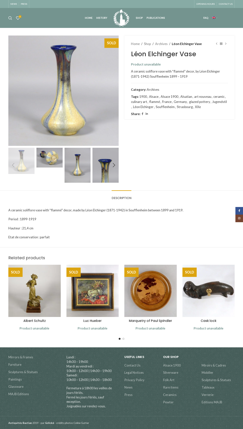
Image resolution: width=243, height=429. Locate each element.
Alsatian (186, 97)
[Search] (10, 18)
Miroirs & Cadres (214, 365)
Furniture (14, 365)
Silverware (170, 372)
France (167, 102)
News (128, 387)
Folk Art (168, 380)
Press (128, 395)
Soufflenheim (165, 107)
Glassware (16, 387)
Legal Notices (134, 372)
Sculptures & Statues (23, 372)
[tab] (121, 196)
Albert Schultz (34, 320)
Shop (147, 44)
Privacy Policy (134, 380)
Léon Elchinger (143, 107)
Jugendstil (219, 102)
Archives (161, 44)
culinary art (139, 102)
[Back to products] (221, 44)
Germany (180, 102)
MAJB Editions (18, 394)
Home (135, 44)
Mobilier (207, 372)
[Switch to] (214, 18)
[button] (13, 165)
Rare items (170, 387)
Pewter (168, 402)
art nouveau (202, 97)
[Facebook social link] (142, 113)
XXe (198, 107)
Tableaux (208, 387)
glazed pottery (199, 102)
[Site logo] (121, 18)
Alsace (154, 97)
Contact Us (132, 365)
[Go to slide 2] (123, 339)
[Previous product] (216, 44)
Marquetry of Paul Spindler (150, 320)
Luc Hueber (92, 320)
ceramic (219, 97)
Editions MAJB (212, 402)
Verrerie (208, 395)
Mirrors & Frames (20, 357)
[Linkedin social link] (146, 113)
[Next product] (225, 44)
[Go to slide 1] (120, 339)
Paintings (15, 379)
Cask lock (208, 320)
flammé (154, 102)
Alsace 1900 (169, 97)
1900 (143, 97)
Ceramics (170, 395)
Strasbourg (185, 107)
